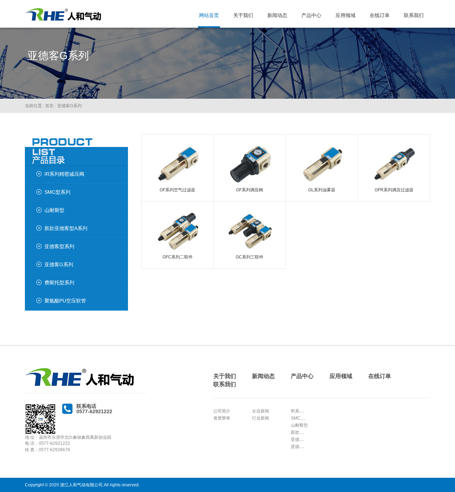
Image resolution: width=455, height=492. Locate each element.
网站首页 (209, 15)
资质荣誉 (221, 418)
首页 (49, 105)
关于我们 (243, 15)
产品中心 (311, 15)
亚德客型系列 (303, 439)
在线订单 (380, 15)
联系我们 (414, 15)
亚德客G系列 (69, 105)
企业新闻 (260, 411)
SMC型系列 (302, 418)
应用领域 (345, 15)
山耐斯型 (299, 425)
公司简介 (221, 411)
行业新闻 (260, 418)
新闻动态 (277, 15)
